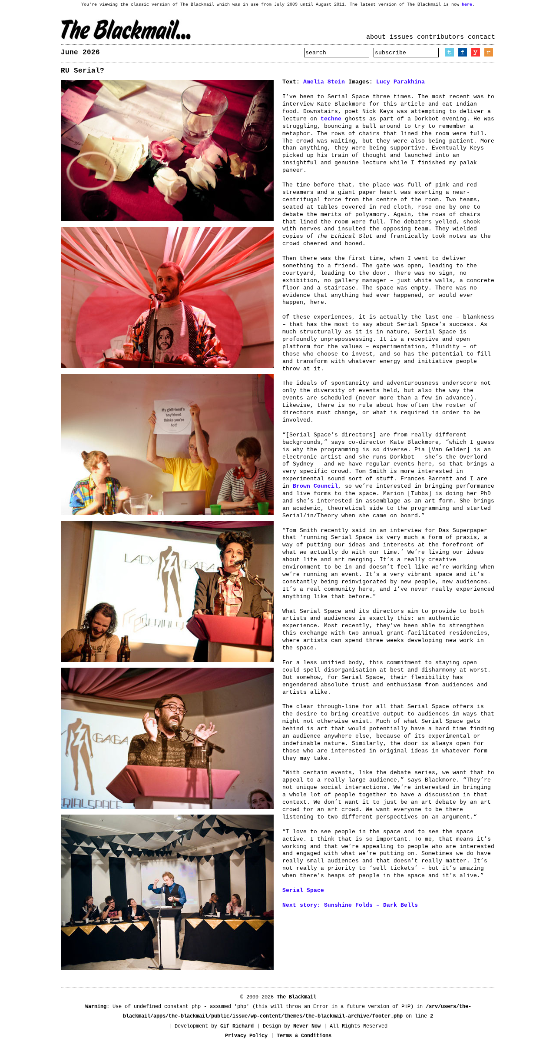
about (376, 37)
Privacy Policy (246, 1036)
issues (401, 37)
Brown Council (315, 486)
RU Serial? (82, 71)
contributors (440, 37)
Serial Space (303, 890)
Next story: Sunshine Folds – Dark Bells (350, 905)
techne (331, 119)
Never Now (307, 1026)
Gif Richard (237, 1026)
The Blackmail (126, 29)
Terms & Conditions (304, 1036)
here (467, 4)
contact (481, 37)
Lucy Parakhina (400, 82)
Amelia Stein (324, 82)
